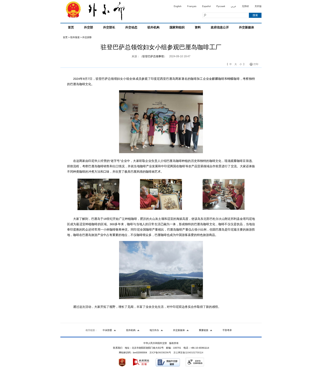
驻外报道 (75, 37)
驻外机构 (153, 27)
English (177, 6)
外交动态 (131, 27)
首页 (71, 27)
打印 (256, 64)
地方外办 (154, 330)
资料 (198, 27)
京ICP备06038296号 (160, 352)
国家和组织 (177, 27)
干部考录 (227, 330)
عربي (233, 6)
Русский (220, 6)
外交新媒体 (246, 27)
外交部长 (109, 27)
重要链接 (203, 330)
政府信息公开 (220, 27)
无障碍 (245, 6)
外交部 (88, 27)
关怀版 (258, 6)
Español (206, 6)
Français (191, 6)
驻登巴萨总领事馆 (153, 56)
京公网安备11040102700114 (188, 352)
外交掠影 (87, 37)
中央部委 (107, 330)
